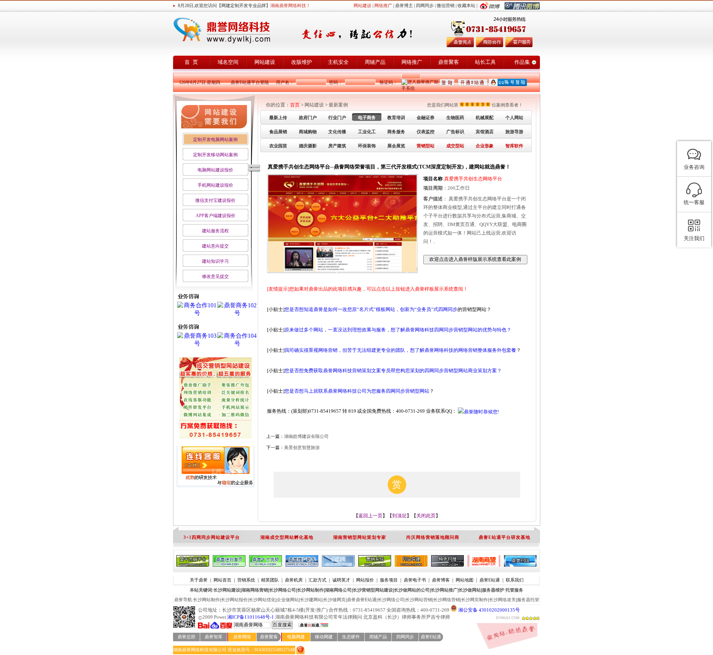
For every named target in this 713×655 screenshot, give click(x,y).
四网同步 (425, 5)
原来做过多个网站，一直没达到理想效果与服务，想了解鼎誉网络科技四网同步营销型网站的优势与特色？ (397, 330)
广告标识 (455, 131)
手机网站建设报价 (215, 185)
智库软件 (514, 145)
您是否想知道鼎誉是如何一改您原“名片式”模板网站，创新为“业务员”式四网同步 (371, 309)
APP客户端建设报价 (215, 215)
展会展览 (396, 145)
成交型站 (455, 145)
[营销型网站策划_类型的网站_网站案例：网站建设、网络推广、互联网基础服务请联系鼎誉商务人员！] (490, 45)
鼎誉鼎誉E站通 (362, 599)
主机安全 (338, 62)
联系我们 (515, 580)
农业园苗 (278, 145)
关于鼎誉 (199, 580)
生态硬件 (351, 636)
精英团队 (270, 580)
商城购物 (308, 131)
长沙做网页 (334, 599)
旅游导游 (514, 131)
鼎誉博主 (404, 5)
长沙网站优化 (262, 599)
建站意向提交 (215, 246)
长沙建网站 (311, 599)
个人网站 (514, 117)
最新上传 (278, 117)
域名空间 (228, 62)
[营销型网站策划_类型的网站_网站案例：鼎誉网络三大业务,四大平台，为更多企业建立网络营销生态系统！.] (460, 45)
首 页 (191, 62)
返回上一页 (370, 515)
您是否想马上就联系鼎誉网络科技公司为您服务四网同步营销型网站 (356, 391)
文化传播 (337, 131)
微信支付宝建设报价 (215, 200)
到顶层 (399, 515)
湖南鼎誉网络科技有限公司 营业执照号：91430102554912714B (234, 649)
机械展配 (485, 117)
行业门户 (337, 117)
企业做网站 (288, 599)
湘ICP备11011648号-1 (250, 617)
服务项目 (389, 580)
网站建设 (362, 5)
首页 (295, 105)
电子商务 (367, 117)
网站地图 (464, 580)
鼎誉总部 (186, 636)
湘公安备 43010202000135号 (489, 610)
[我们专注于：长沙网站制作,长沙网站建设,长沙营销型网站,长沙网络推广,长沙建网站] (222, 47)
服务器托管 (528, 599)
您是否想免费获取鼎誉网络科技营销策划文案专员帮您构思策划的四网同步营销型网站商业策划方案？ (393, 370)
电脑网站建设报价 (215, 170)
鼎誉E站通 (489, 580)
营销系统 (246, 580)
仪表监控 (425, 131)
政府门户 (308, 117)
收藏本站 (466, 5)
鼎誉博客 (441, 580)
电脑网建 (296, 636)
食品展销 (278, 131)
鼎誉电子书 (415, 580)
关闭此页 (426, 515)
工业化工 (367, 131)
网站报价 (365, 580)
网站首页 (222, 580)
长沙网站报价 (234, 599)
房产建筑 (337, 145)
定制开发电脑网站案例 (215, 139)
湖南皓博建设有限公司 (306, 436)
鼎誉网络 (242, 636)
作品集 (522, 62)
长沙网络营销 (446, 599)
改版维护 (301, 62)
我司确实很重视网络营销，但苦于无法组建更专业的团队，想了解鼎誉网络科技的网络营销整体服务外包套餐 (400, 350)
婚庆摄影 (308, 145)
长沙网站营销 (419, 599)
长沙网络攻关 (502, 599)
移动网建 (324, 636)
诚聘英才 (341, 580)
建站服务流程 (215, 230)
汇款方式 (317, 580)
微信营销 (446, 5)
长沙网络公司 (391, 599)
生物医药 (455, 117)
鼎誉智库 (213, 636)
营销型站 (425, 145)
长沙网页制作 (474, 599)
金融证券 (425, 117)
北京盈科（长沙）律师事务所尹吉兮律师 (406, 617)
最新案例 (338, 105)
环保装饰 (367, 145)
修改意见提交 (215, 276)
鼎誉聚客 (448, 62)
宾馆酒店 (485, 131)
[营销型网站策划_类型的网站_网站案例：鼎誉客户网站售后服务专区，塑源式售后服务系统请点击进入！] (519, 45)
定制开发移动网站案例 (215, 154)
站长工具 (485, 62)
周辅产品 (375, 62)
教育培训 (396, 117)
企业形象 (485, 145)
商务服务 (396, 131)
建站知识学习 (215, 261)
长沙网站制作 (206, 599)
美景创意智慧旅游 (302, 447)
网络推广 (383, 5)
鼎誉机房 (294, 580)
